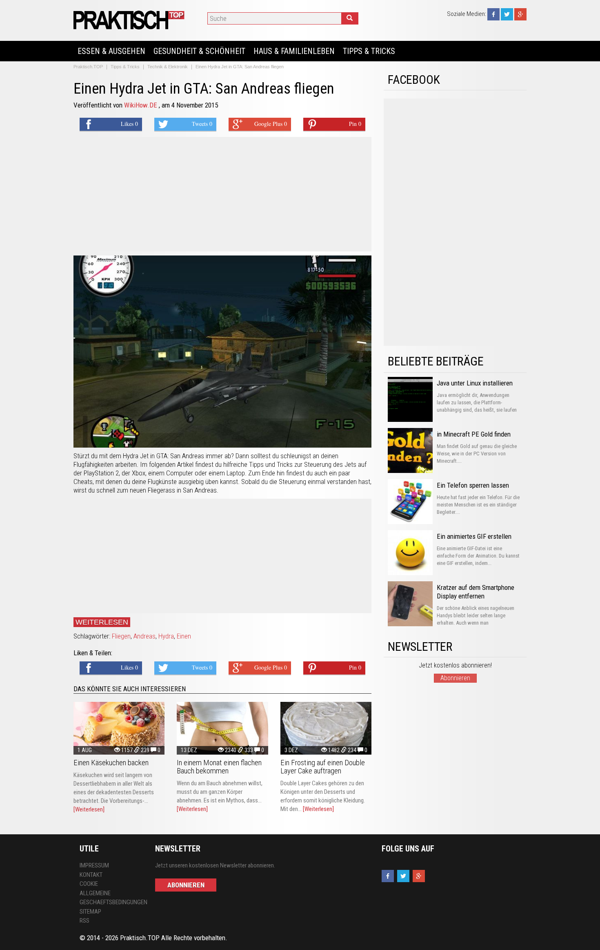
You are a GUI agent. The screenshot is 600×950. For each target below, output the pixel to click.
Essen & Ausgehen (111, 51)
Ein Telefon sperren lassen (473, 485)
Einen (184, 636)
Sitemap (90, 911)
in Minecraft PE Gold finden (474, 434)
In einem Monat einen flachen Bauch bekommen (219, 766)
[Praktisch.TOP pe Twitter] (507, 14)
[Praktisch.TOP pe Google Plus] (520, 14)
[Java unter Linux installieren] (410, 399)
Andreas (144, 636)
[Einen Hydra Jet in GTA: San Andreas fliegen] (130, 20)
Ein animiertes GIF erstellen (474, 536)
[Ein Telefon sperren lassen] (410, 501)
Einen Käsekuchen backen (111, 762)
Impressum (94, 865)
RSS (84, 920)
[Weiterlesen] (88, 809)
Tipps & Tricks (369, 51)
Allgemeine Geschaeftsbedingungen (111, 898)
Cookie (89, 883)
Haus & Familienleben (294, 51)
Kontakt (91, 874)
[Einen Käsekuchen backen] (118, 728)
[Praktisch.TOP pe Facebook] (493, 14)
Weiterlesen (102, 622)
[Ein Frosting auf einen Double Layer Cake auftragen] (325, 728)
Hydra (166, 636)
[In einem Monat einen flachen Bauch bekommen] (222, 728)
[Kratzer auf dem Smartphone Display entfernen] (410, 603)
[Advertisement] (222, 194)
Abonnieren (455, 678)
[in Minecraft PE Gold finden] (410, 450)
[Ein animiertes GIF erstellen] (410, 552)
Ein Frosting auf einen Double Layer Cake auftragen (322, 766)
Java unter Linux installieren (475, 383)
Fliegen (121, 636)
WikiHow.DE (141, 105)
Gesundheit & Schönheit (199, 51)
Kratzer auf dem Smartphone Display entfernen (475, 591)
